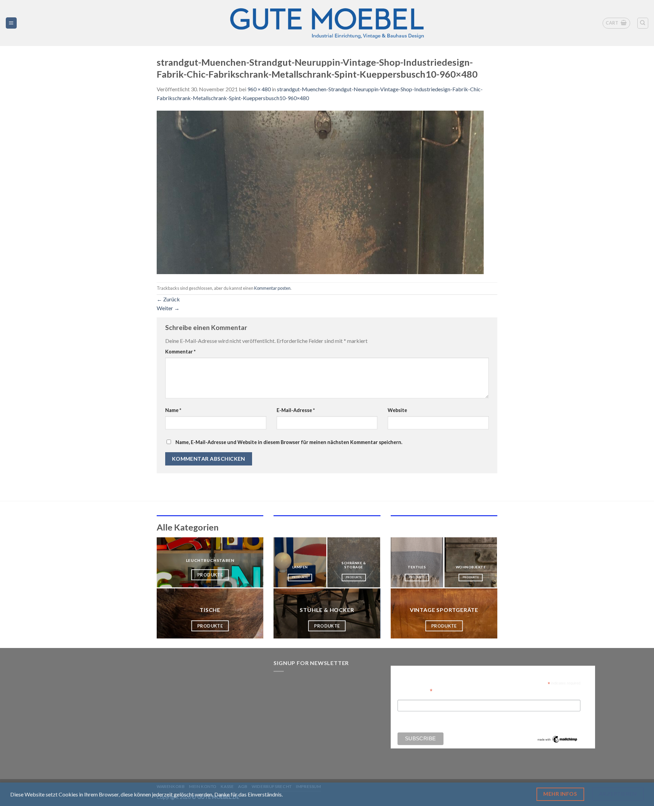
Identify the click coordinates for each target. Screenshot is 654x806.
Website (397, 410)
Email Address (415, 690)
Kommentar (180, 351)
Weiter (168, 308)
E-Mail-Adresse (296, 410)
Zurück (168, 299)
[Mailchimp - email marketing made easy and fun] (557, 738)
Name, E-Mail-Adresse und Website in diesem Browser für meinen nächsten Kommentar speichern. (288, 442)
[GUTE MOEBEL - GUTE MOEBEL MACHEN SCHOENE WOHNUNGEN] (327, 23)
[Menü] (11, 23)
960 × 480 (259, 89)
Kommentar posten (272, 288)
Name (173, 410)
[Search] (643, 23)
